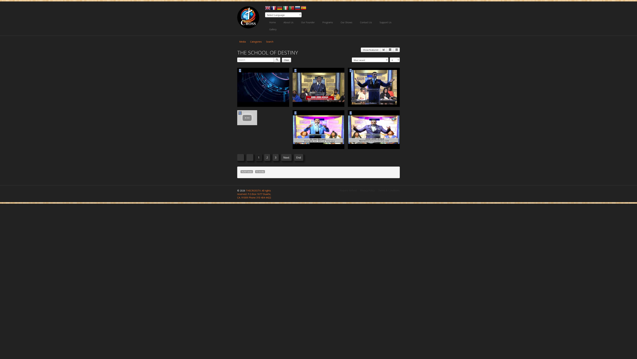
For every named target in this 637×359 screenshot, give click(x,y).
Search (269, 41)
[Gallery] (390, 50)
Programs (327, 22)
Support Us (385, 22)
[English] (267, 9)
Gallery (273, 29)
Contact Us (366, 22)
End (298, 157)
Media (242, 41)
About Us (288, 22)
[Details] (383, 50)
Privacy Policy (367, 190)
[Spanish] (303, 9)
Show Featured (370, 49)
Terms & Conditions (389, 190)
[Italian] (285, 9)
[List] (396, 50)
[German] (279, 9)
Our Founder (308, 22)
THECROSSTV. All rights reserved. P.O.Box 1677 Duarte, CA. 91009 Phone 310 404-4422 (254, 194)
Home (272, 22)
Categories (256, 41)
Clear (286, 59)
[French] (273, 9)
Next (286, 157)
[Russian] (297, 9)
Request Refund (348, 190)
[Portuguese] (291, 9)
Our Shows (346, 22)
